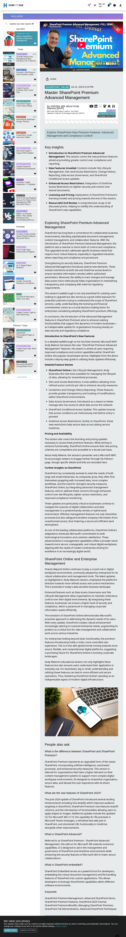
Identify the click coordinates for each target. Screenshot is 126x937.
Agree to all (10, 930)
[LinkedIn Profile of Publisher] (96, 106)
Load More (22, 377)
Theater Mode (83, 70)
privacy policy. (61, 926)
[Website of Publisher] (109, 106)
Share (53, 79)
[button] (102, 7)
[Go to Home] (13, 5)
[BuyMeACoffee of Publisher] (104, 106)
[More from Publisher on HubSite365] (113, 107)
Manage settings (28, 930)
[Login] (120, 5)
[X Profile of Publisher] (100, 106)
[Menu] (95, 5)
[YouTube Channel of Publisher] (91, 106)
